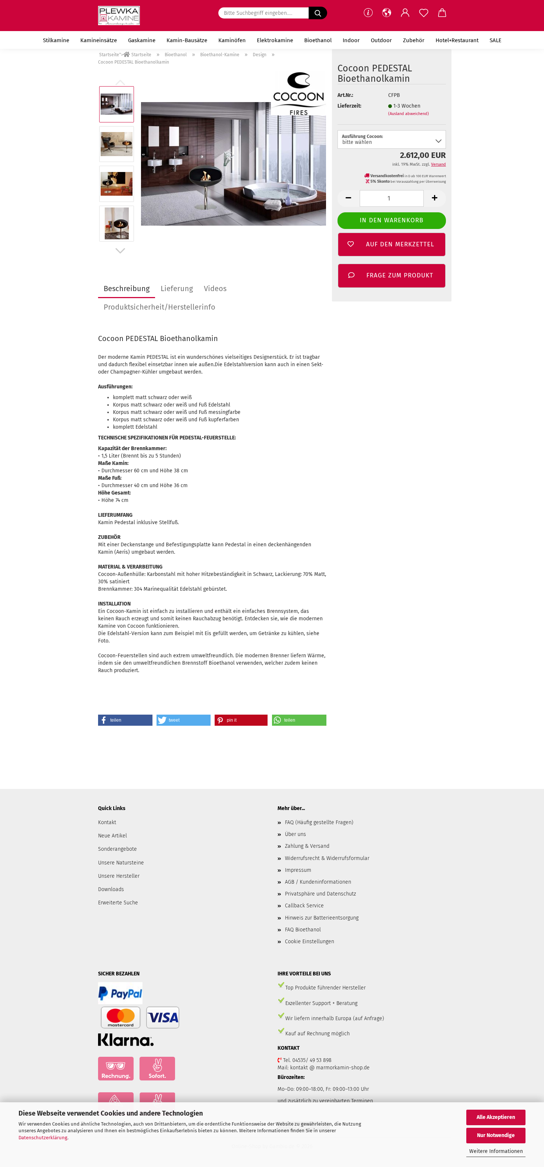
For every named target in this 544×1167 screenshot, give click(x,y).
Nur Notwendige (496, 1135)
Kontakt (107, 822)
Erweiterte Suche (118, 903)
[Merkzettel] (423, 13)
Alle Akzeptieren (496, 1117)
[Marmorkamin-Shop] (121, 15)
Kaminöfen (232, 40)
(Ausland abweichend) (408, 113)
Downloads (111, 889)
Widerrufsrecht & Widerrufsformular (327, 858)
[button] (386, 13)
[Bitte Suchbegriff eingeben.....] (318, 13)
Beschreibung (127, 288)
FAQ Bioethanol (303, 930)
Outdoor (381, 40)
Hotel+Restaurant (457, 40)
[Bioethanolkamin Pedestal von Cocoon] (233, 164)
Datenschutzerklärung (43, 1137)
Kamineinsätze (98, 40)
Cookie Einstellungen (309, 941)
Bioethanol (318, 40)
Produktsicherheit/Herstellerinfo (159, 307)
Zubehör (413, 40)
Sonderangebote (117, 849)
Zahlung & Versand (307, 846)
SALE (495, 40)
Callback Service (304, 906)
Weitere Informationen (496, 1151)
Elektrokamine (275, 40)
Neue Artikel (112, 836)
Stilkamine (56, 40)
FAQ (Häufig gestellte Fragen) (319, 822)
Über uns (295, 834)
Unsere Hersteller (119, 876)
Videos (215, 288)
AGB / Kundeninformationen (318, 882)
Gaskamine (141, 40)
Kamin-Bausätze (187, 40)
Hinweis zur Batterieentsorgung (322, 918)
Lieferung (177, 288)
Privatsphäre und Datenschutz (320, 894)
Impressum (298, 870)
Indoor (351, 40)
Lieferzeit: (349, 106)
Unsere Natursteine (121, 863)
